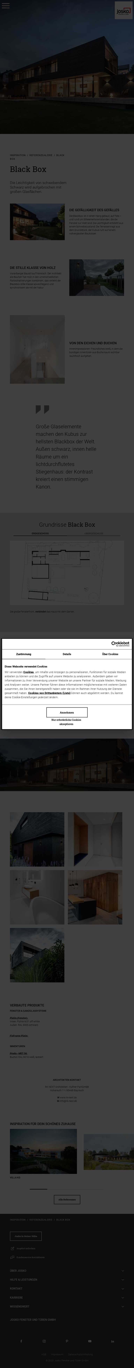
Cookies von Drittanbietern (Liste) (49, 692)
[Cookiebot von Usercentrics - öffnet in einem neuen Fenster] (114, 644)
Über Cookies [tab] (110, 654)
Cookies (28, 672)
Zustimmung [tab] (23, 654)
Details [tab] (67, 654)
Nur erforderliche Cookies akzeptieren (66, 722)
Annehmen (67, 712)
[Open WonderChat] (123, 1346)
